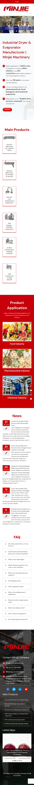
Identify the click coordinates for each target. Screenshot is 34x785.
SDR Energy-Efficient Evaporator (9, 226)
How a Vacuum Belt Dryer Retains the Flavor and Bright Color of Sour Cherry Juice (20, 491)
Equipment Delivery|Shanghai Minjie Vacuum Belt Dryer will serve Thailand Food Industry (20, 468)
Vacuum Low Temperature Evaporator (9, 200)
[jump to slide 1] (14, 31)
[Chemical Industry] (17, 377)
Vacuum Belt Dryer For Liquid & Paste (9, 147)
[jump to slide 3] (18, 31)
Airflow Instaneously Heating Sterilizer (9, 243)
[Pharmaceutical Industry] (17, 350)
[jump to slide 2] (16, 31)
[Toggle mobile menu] (30, 13)
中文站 (17, 2)
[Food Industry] (17, 323)
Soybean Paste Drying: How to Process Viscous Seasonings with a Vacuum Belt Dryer (21, 511)
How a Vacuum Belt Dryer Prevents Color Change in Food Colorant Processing (21, 448)
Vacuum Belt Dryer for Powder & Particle (9, 166)
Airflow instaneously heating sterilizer (17, 724)
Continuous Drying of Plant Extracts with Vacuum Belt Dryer (19, 423)
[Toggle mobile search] (27, 13)
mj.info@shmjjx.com (17, 663)
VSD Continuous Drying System (9, 277)
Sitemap (23, 773)
